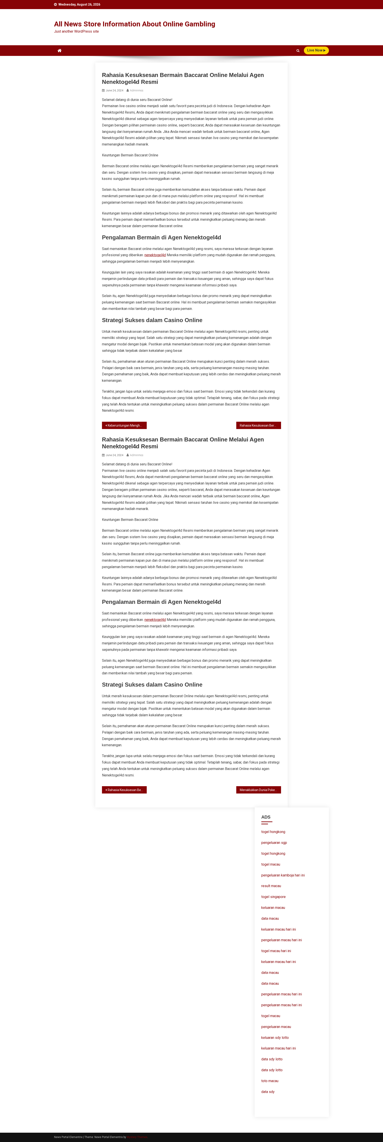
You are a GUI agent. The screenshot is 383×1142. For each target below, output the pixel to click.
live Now (315, 50)
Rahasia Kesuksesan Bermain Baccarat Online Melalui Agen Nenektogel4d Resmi (260, 425)
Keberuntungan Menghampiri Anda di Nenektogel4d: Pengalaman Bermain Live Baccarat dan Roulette (127, 425)
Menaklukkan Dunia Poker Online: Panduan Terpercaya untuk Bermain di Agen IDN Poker (260, 790)
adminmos (136, 90)
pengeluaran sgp (274, 843)
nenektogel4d (155, 255)
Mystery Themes (137, 1137)
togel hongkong (273, 832)
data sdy (268, 1092)
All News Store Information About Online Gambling (134, 24)
